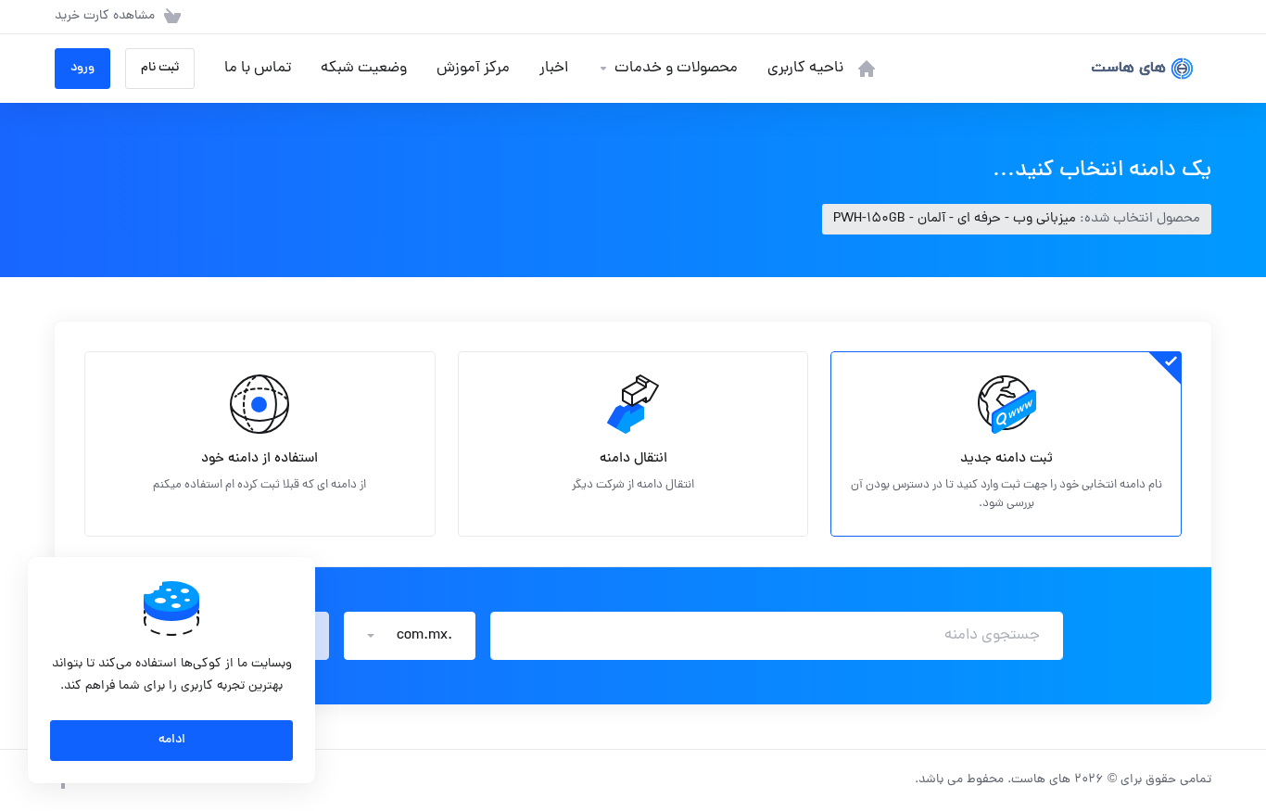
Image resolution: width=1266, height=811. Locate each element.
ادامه (171, 740)
